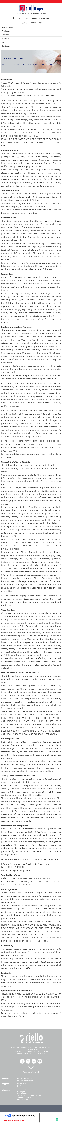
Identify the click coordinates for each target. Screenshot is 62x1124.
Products (6, 31)
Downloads (21, 1083)
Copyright (21, 1092)
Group (4, 42)
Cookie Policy (22, 1094)
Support (5, 38)
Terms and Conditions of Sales (29, 1095)
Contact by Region (24, 1078)
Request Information (25, 1080)
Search (33, 23)
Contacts (6, 46)
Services (5, 35)
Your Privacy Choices (23, 1115)
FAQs (19, 1085)
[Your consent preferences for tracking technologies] (57, 1119)
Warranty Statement (25, 1097)
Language (23, 23)
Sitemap (20, 1087)
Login (40, 23)
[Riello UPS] (31, 8)
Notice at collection (14, 1120)
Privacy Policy (22, 1099)
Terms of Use (22, 1090)
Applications (7, 27)
